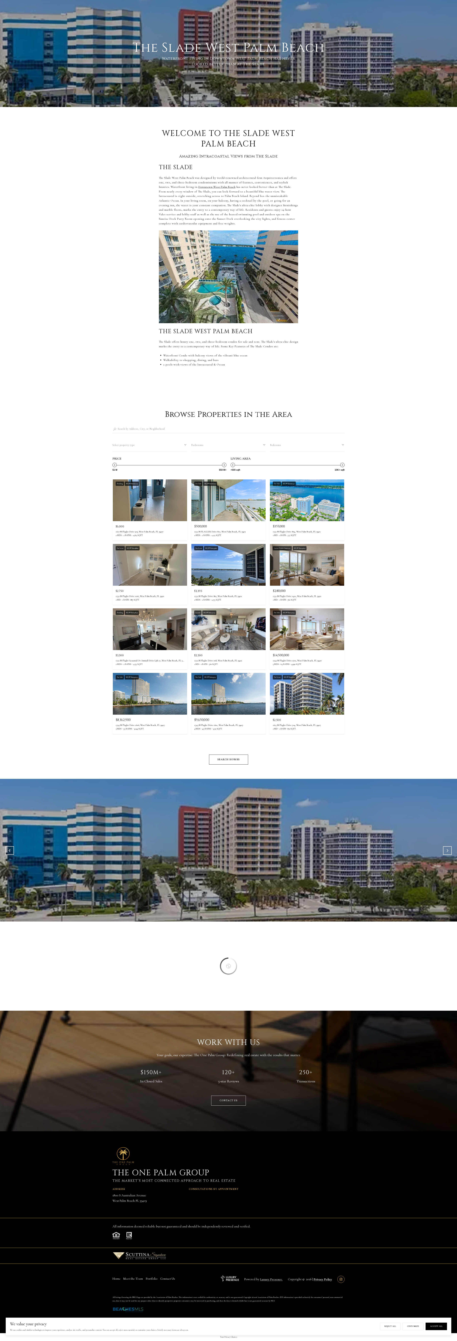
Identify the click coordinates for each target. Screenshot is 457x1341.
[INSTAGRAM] (341, 1279)
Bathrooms (197, 445)
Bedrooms (275, 445)
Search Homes (228, 759)
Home (116, 1279)
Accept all (436, 1326)
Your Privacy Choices (228, 1337)
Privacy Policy (323, 1279)
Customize (413, 1326)
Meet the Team (133, 1279)
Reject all (390, 1326)
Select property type (123, 445)
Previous (9, 850)
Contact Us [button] (228, 1100)
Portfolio (151, 1279)
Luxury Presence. (271, 1279)
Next (447, 850)
